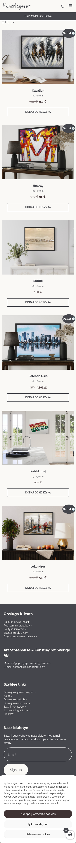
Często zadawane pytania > (20, 636)
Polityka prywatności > (17, 621)
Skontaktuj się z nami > (17, 632)
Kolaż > (8, 695)
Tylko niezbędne (38, 824)
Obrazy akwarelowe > (17, 703)
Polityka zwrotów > (15, 629)
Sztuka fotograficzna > (17, 710)
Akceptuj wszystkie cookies (38, 814)
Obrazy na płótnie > (15, 699)
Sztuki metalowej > (15, 706)
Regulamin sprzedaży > (18, 625)
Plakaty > (9, 713)
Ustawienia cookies (38, 834)
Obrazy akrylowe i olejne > (19, 692)
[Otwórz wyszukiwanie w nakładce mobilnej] (63, 6)
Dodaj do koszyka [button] (38, 111)
